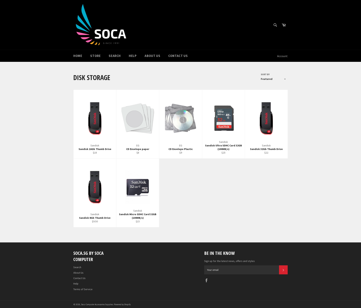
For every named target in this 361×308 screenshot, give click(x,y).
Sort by (265, 74)
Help (133, 56)
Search (115, 56)
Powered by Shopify (122, 304)
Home (77, 56)
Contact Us (178, 56)
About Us (152, 56)
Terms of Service (83, 289)
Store (95, 56)
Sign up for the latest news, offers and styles (229, 261)
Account (282, 56)
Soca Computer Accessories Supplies (97, 304)
